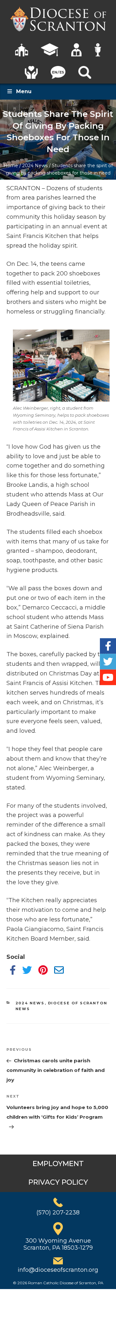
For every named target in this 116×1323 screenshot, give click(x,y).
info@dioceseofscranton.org (58, 1269)
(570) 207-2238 (58, 1212)
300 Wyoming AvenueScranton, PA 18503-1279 (58, 1244)
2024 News (35, 165)
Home (11, 165)
